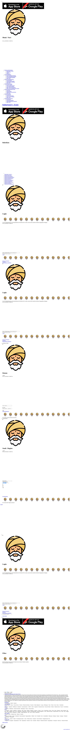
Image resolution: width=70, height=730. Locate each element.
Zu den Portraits (9, 80)
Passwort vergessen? (5, 339)
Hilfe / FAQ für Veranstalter (11, 87)
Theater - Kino (7, 719)
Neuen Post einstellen (10, 100)
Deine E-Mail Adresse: (6, 252)
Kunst (5, 705)
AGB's (8, 72)
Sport (5, 715)
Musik (6, 709)
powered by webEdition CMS (66, 729)
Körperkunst (7, 702)
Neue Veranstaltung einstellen (11, 76)
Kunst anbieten (9, 91)
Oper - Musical (7, 713)
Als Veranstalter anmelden (11, 77)
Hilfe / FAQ (8, 78)
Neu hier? (4, 261)
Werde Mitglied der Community (12, 101)
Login (3, 254)
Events (1, 504)
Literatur (6, 707)
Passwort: (4, 253)
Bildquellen (8, 73)
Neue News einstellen (10, 95)
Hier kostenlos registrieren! (6, 262)
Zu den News (9, 94)
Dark (8, 692)
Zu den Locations (9, 84)
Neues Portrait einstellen (10, 81)
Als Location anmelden (10, 86)
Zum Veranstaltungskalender (11, 75)
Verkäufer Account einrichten (11, 92)
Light (11, 692)
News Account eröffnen (10, 96)
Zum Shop (8, 90)
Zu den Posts (9, 99)
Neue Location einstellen (11, 85)
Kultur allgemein (7, 704)
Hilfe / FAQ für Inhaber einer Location (13, 88)
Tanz (5, 717)
